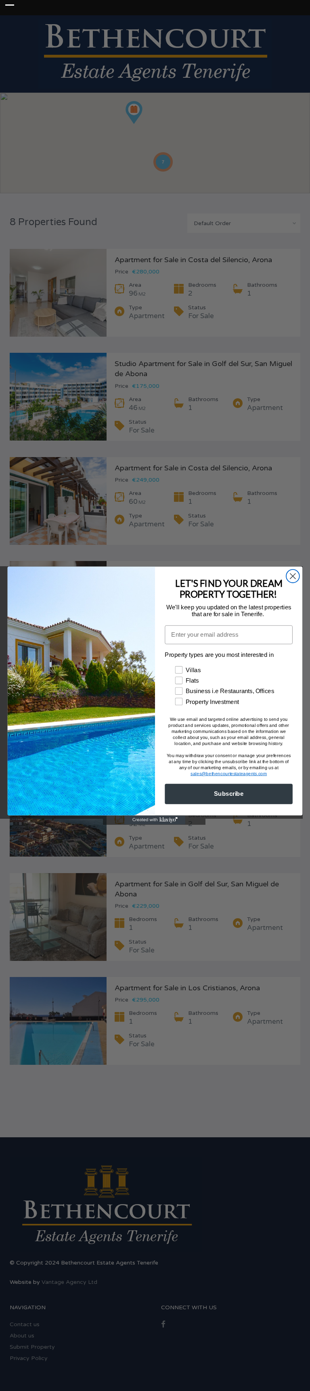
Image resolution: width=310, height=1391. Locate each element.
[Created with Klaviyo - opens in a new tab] (155, 820)
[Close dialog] (293, 576)
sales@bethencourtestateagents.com (229, 773)
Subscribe (228, 794)
